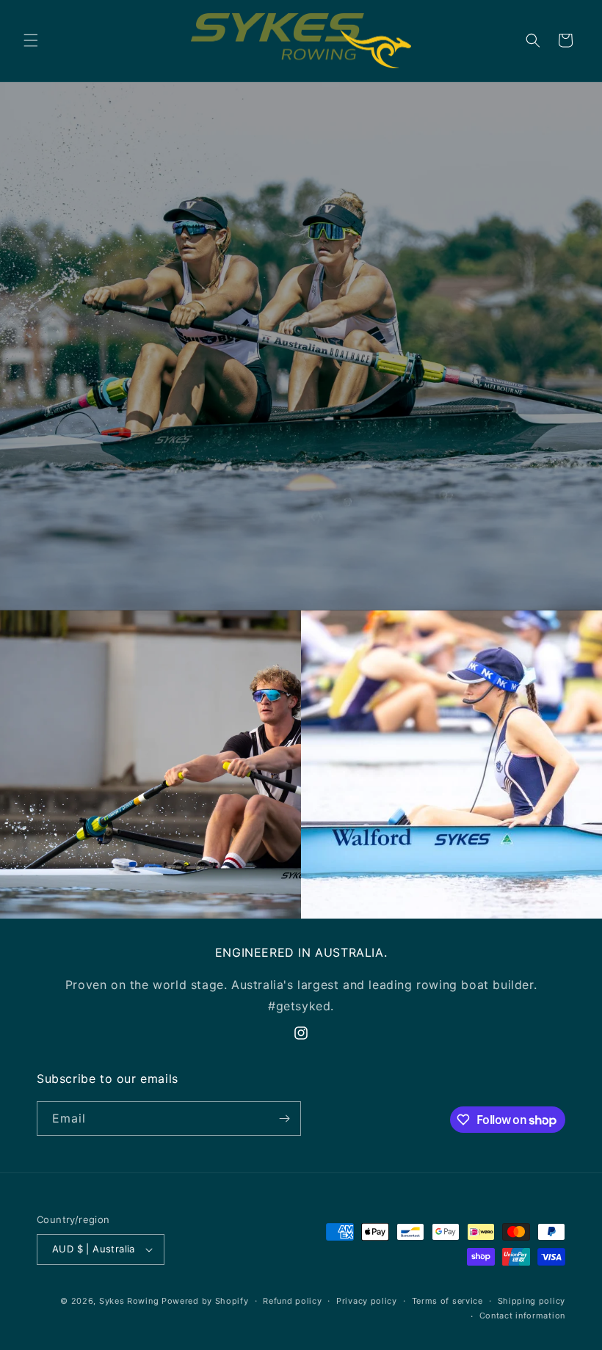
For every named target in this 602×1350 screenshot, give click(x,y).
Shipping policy (532, 1301)
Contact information (522, 1315)
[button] (31, 40)
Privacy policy (366, 1301)
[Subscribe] (284, 1118)
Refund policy (292, 1301)
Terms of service (447, 1301)
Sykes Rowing (129, 1301)
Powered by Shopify (205, 1301)
